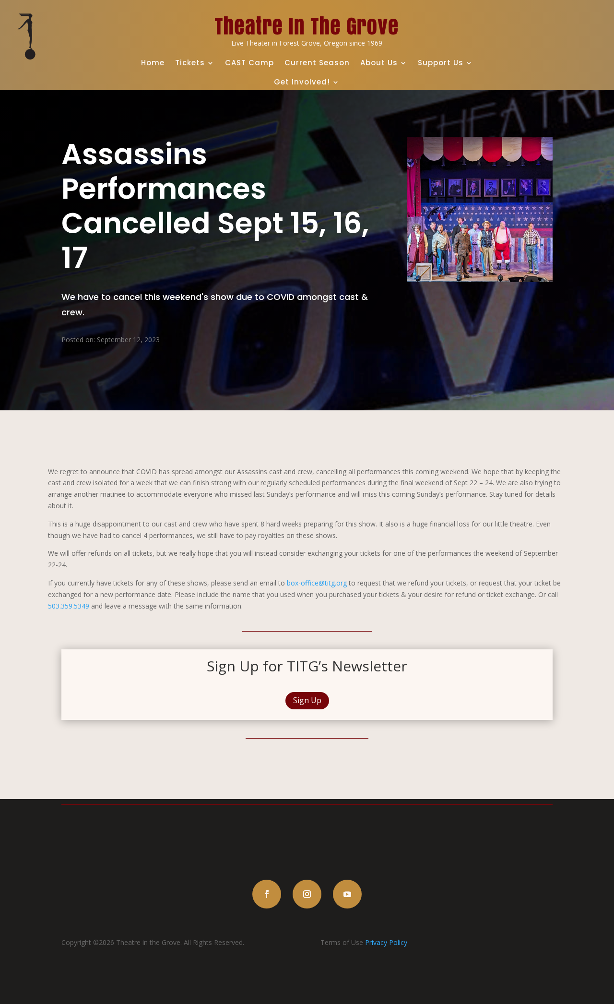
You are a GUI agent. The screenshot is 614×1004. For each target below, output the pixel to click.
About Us (379, 63)
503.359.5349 (68, 605)
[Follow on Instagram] (307, 894)
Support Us (440, 63)
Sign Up (307, 700)
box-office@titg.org (317, 582)
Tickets (190, 63)
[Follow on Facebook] (266, 894)
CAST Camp (249, 63)
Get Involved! (302, 82)
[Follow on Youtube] (347, 894)
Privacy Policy (386, 942)
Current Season (317, 63)
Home (153, 63)
